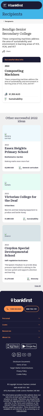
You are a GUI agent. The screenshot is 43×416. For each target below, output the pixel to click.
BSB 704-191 (31, 309)
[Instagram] (29, 355)
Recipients (9, 21)
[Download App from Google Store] (29, 348)
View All (38, 286)
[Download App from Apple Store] (13, 348)
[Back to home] (15, 5)
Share (8, 51)
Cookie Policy (21, 374)
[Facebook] (14, 355)
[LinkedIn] (19, 355)
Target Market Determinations (21, 368)
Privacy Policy (22, 371)
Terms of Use (21, 365)
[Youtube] (24, 355)
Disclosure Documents (21, 362)
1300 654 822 (15, 309)
